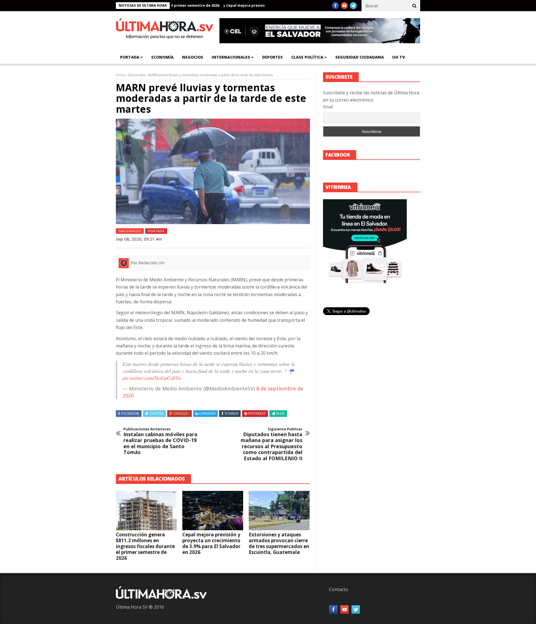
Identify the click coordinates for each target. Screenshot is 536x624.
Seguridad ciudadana (359, 57)
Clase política (307, 57)
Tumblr (231, 414)
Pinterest (257, 414)
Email (328, 106)
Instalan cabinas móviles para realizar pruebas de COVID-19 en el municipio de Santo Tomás (160, 441)
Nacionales (137, 75)
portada (129, 57)
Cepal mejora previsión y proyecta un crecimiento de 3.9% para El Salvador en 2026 (211, 543)
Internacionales (231, 57)
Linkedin (207, 414)
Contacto (338, 589)
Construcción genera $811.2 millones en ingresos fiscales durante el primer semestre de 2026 (145, 546)
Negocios (192, 57)
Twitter (156, 414)
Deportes (272, 57)
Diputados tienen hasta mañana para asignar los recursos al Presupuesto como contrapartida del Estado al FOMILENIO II (271, 444)
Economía (162, 57)
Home (120, 75)
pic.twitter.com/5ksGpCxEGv (152, 378)
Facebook (130, 414)
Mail (280, 414)
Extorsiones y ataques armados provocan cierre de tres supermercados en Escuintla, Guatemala (279, 543)
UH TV (398, 57)
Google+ (182, 414)
